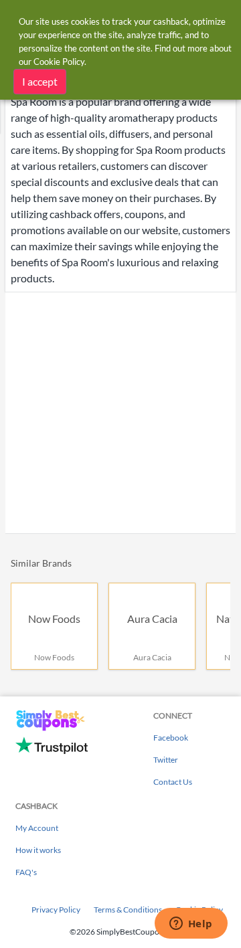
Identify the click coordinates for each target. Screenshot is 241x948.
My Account (36, 828)
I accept (40, 81)
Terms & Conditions (128, 910)
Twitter (165, 760)
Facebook (170, 738)
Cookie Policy (58, 61)
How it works (38, 850)
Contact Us (172, 782)
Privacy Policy (55, 910)
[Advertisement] (120, 412)
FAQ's (26, 872)
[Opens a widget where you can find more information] (191, 924)
